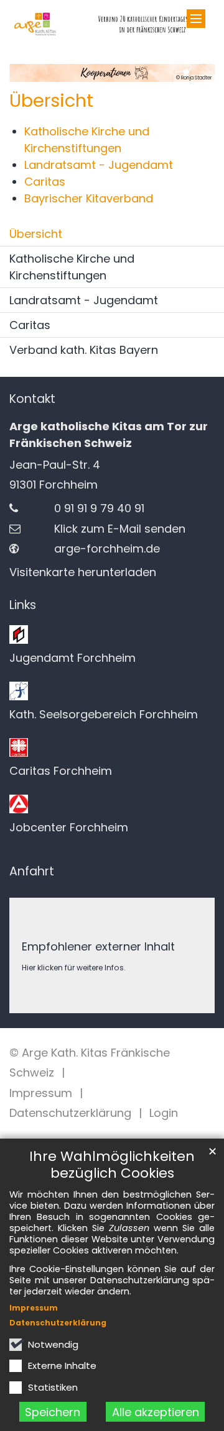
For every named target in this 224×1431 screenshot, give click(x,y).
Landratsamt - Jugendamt (98, 165)
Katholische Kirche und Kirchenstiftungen (71, 267)
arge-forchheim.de (107, 548)
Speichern (52, 1412)
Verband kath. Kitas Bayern (83, 350)
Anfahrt (31, 871)
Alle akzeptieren (155, 1412)
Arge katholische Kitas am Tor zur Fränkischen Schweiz (108, 434)
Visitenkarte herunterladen (82, 572)
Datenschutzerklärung (57, 1322)
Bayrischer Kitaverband (88, 198)
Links (22, 605)
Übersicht (51, 100)
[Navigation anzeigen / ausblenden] (196, 18)
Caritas (44, 181)
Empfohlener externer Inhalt (98, 946)
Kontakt (32, 399)
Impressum (33, 1307)
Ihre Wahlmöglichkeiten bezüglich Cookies (112, 1164)
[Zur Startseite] (112, 24)
